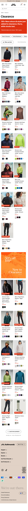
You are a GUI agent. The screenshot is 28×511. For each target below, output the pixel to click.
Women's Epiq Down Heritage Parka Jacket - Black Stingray (6, 299)
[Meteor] (21, 336)
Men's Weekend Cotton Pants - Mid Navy (19, 65)
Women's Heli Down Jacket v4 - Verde (7, 123)
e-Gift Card (15, 1)
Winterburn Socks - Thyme (19, 416)
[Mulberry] (3, 101)
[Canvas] (7, 248)
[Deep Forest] (5, 307)
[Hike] (19, 336)
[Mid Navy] (16, 72)
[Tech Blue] (19, 366)
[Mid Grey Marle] (9, 364)
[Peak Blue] (21, 158)
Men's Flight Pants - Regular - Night (20, 297)
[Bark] (17, 72)
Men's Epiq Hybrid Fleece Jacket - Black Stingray (6, 65)
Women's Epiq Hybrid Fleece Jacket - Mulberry (6, 181)
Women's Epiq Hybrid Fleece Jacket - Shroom (19, 210)
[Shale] (19, 72)
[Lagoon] (16, 395)
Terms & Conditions (5, 495)
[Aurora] (16, 158)
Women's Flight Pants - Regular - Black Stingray (19, 329)
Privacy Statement (5, 497)
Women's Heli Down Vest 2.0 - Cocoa (20, 123)
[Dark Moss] (17, 336)
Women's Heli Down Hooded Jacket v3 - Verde (7, 388)
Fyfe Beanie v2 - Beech (6, 358)
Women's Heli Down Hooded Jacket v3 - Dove (20, 359)
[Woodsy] (17, 158)
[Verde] (3, 129)
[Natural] (7, 364)
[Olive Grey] (5, 248)
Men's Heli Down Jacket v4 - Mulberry (6, 95)
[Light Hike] (7, 72)
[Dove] (16, 366)
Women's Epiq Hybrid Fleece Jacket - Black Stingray (5, 211)
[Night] (9, 248)
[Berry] (5, 336)
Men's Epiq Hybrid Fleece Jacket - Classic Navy (6, 152)
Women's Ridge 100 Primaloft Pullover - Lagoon (19, 388)
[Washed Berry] (9, 129)
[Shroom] (5, 188)
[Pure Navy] (9, 101)
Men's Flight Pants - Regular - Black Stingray (7, 241)
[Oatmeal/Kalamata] (17, 423)
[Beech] (3, 364)
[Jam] (19, 158)
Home (2, 12)
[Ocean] (17, 188)
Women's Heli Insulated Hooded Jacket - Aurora (19, 152)
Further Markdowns (17, 36)
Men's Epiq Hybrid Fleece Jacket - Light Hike (19, 95)
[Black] (21, 395)
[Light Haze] (7, 129)
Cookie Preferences (5, 492)
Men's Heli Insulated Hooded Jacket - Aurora (19, 181)
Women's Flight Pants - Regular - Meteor (6, 417)
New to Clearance (6, 36)
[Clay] (17, 129)
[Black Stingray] (3, 72)
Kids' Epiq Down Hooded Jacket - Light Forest (6, 329)
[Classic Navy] (5, 72)
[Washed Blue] (7, 101)
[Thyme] (16, 423)
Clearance (6, 12)
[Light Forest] (3, 336)
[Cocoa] (5, 129)
